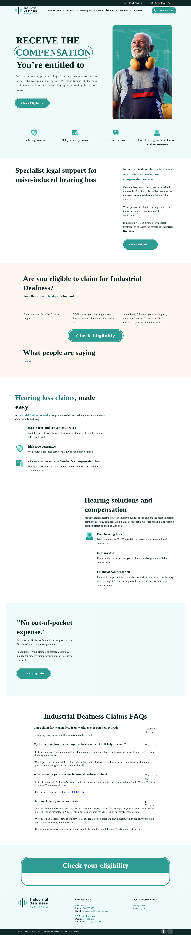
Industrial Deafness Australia (34, 415)
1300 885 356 (77, 792)
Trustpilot (27, 361)
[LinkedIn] (170, 931)
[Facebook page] (163, 931)
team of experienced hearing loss (148, 174)
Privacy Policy (73, 931)
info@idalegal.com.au (91, 921)
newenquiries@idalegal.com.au (95, 911)
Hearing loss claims (45, 397)
